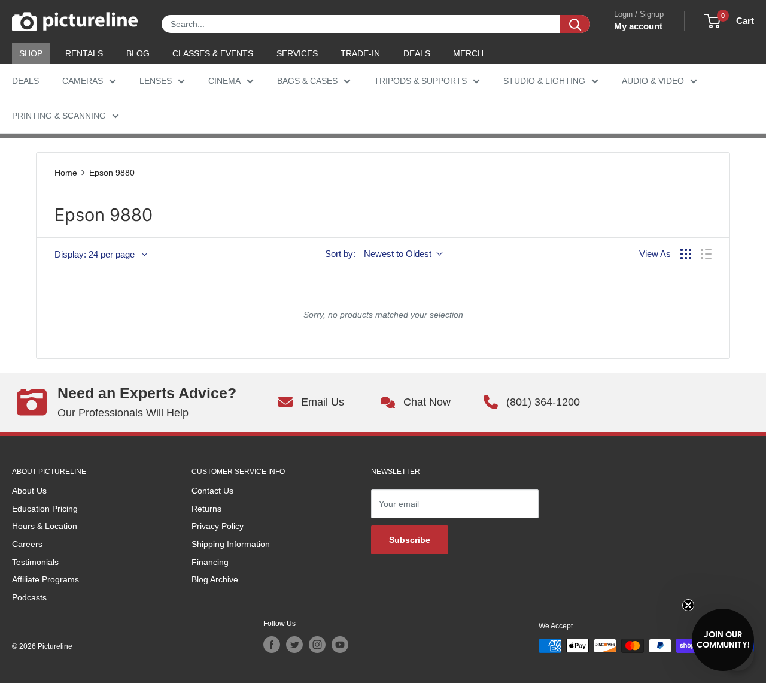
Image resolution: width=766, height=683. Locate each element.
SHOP (30, 53)
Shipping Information (231, 544)
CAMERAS (82, 81)
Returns (206, 508)
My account (638, 26)
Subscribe (409, 540)
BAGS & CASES (307, 81)
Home (65, 172)
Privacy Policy (218, 526)
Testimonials (35, 562)
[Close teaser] (688, 605)
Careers (27, 544)
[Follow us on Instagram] (317, 644)
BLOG (138, 53)
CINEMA (224, 81)
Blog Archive (215, 579)
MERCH (468, 53)
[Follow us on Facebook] (271, 644)
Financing (210, 562)
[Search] (575, 24)
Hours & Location (44, 526)
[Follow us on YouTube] (340, 644)
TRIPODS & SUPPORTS (420, 81)
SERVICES (297, 53)
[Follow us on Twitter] (294, 644)
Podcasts (29, 597)
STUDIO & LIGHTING (544, 81)
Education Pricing (45, 508)
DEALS (416, 53)
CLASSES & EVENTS (212, 53)
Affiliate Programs (45, 579)
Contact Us (212, 490)
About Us (29, 490)
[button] (723, 640)
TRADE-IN (360, 53)
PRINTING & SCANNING (59, 115)
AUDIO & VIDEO (653, 81)
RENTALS (84, 53)
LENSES (155, 81)
